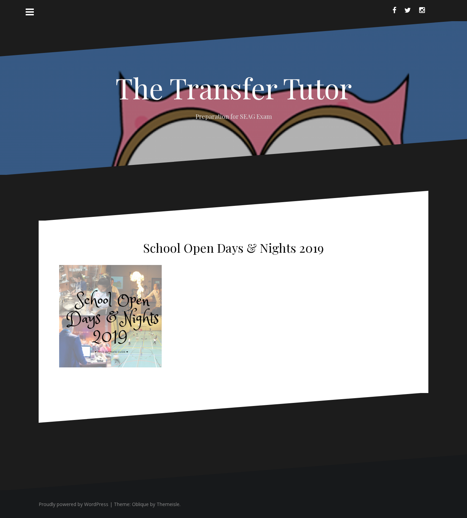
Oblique (140, 504)
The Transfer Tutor (234, 88)
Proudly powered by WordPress (73, 504)
